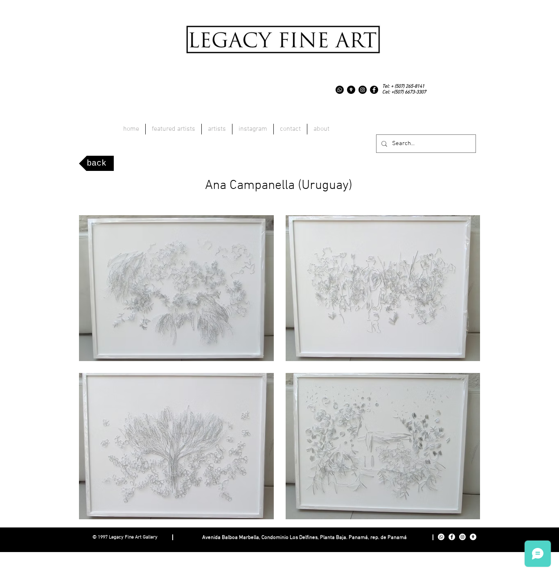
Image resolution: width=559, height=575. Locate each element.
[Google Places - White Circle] (473, 537)
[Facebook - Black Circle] (374, 90)
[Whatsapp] (340, 90)
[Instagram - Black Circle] (362, 90)
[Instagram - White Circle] (462, 537)
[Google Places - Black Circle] (351, 90)
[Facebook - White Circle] (452, 537)
